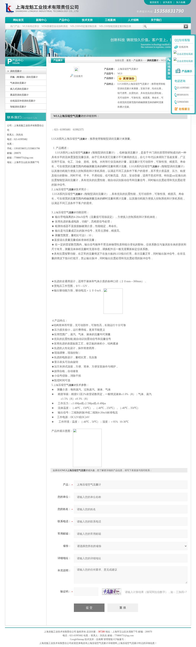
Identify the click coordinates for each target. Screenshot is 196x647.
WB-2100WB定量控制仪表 (83, 26)
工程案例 (110, 20)
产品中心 (64, 20)
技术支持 (87, 20)
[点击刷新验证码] (111, 591)
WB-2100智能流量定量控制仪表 (115, 26)
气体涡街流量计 (18, 83)
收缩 (168, 68)
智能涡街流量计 (18, 106)
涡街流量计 (16, 71)
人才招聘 (133, 20)
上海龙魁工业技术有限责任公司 (57, 8)
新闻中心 (41, 20)
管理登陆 (108, 639)
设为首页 (167, 2)
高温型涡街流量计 (19, 94)
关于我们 (156, 20)
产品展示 (138, 60)
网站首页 (18, 20)
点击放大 (78, 76)
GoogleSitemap (77, 639)
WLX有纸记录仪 (30, 26)
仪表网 (99, 639)
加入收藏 (180, 2)
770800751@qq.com (124, 635)
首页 (128, 60)
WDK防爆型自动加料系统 (55, 26)
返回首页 (154, 2)
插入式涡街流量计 (19, 89)
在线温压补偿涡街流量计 (22, 100)
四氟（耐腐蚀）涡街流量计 (24, 77)
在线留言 (181, 109)
